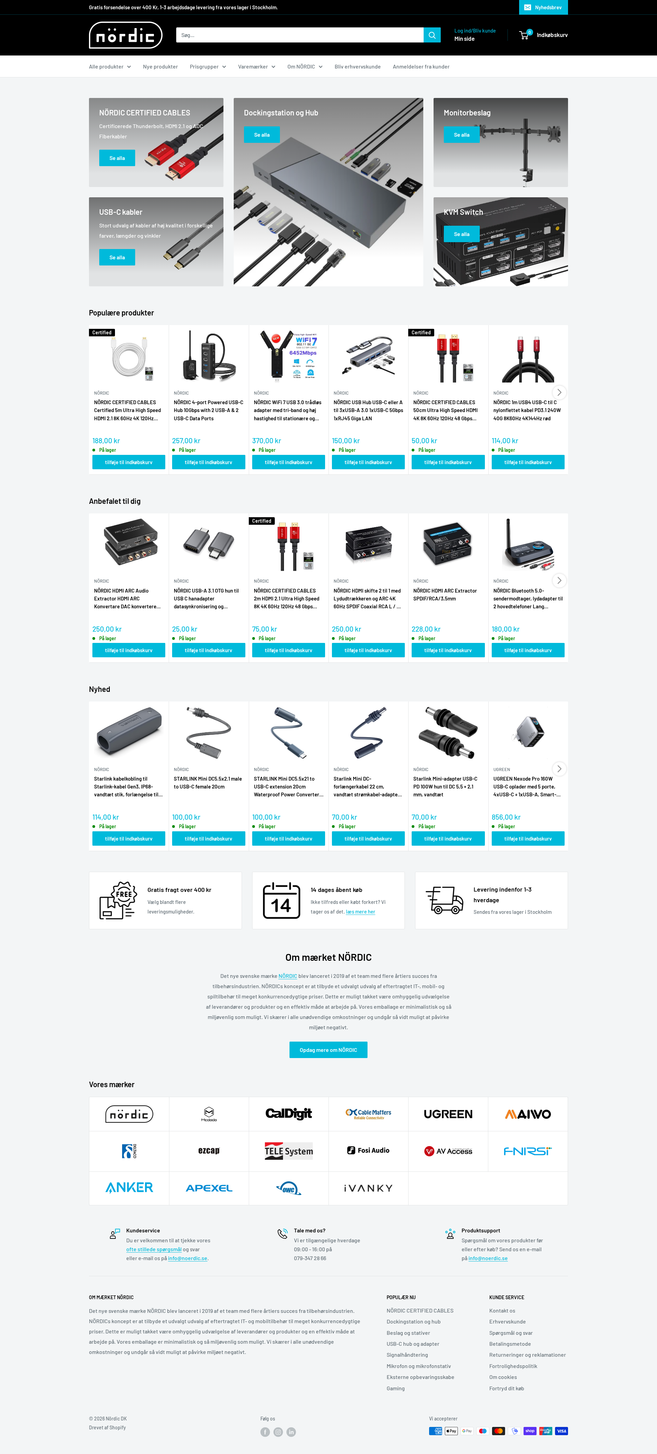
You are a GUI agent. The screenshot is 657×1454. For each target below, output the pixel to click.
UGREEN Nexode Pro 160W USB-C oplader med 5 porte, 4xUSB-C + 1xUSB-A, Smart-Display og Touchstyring (524, 787)
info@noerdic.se (187, 1258)
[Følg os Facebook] (265, 1432)
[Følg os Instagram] (278, 1432)
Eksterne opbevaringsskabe (420, 1377)
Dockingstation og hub (414, 1321)
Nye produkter (160, 66)
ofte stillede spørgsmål (154, 1249)
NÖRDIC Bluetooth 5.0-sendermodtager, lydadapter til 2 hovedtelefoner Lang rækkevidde (528, 599)
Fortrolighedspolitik (513, 1366)
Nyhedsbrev (548, 7)
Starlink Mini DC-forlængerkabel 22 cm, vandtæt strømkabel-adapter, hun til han (367, 787)
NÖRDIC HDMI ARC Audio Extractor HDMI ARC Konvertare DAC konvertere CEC (125, 599)
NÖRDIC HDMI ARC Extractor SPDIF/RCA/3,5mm (445, 594)
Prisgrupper (204, 66)
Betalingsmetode (510, 1343)
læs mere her (360, 911)
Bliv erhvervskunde (358, 66)
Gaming (396, 1388)
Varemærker (253, 66)
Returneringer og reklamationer (527, 1354)
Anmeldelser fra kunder (421, 66)
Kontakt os (502, 1310)
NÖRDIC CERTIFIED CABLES (420, 1310)
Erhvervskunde (507, 1321)
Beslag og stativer (408, 1332)
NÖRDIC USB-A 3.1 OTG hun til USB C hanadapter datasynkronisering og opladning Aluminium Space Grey (206, 599)
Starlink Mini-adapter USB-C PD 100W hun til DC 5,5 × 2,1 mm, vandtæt (445, 786)
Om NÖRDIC (301, 66)
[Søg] (432, 34)
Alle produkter (106, 66)
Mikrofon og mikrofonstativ (419, 1366)
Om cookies (503, 1377)
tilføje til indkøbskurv (129, 462)
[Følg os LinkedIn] (291, 1432)
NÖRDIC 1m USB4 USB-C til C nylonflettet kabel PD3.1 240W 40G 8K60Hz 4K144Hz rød (527, 410)
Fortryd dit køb (506, 1388)
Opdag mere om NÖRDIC (328, 1049)
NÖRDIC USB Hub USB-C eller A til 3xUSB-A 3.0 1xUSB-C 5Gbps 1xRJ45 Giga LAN (368, 410)
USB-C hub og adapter (413, 1343)
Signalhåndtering (407, 1354)
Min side (464, 38)
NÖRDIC (288, 975)
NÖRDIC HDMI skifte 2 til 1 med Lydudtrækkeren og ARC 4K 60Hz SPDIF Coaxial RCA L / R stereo (367, 599)
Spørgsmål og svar (511, 1332)
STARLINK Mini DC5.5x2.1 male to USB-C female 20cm (208, 782)
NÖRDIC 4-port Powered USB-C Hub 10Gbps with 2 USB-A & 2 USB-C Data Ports (208, 410)
